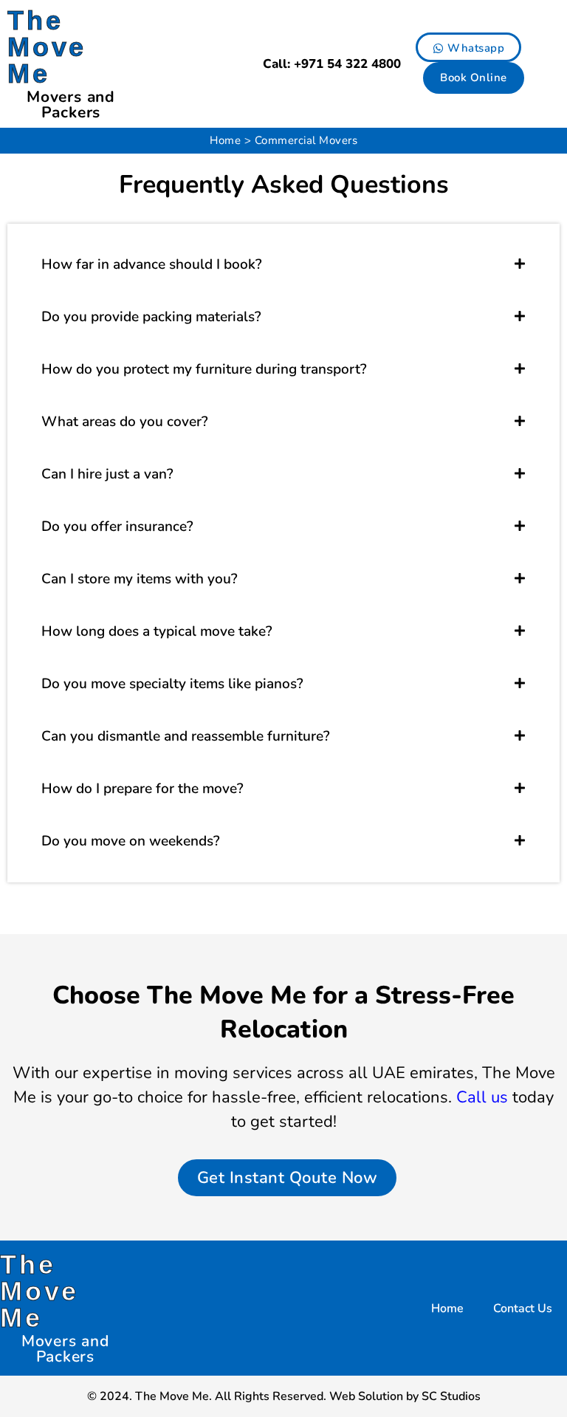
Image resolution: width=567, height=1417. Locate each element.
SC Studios (451, 1396)
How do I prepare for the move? (142, 788)
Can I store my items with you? (139, 579)
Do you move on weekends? (130, 841)
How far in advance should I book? (151, 264)
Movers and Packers (71, 104)
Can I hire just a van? (107, 474)
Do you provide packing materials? (151, 316)
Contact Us (522, 1308)
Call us (482, 1097)
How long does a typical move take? (156, 631)
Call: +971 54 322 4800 (332, 63)
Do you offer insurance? (117, 526)
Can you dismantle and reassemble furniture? (185, 736)
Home (225, 140)
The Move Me (46, 47)
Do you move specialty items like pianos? (172, 683)
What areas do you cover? (124, 421)
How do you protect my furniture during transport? (204, 369)
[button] (283, 265)
